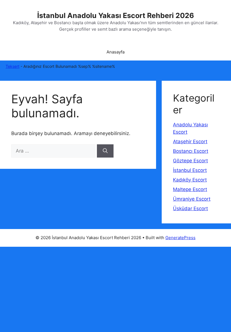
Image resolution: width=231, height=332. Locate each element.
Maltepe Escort (190, 189)
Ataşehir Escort (190, 141)
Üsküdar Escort (190, 208)
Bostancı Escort (190, 151)
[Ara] (105, 151)
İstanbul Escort (190, 170)
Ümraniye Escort (191, 199)
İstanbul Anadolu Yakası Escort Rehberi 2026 (115, 15)
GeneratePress (180, 237)
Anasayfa (115, 52)
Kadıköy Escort (190, 180)
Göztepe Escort (190, 160)
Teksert (12, 66)
